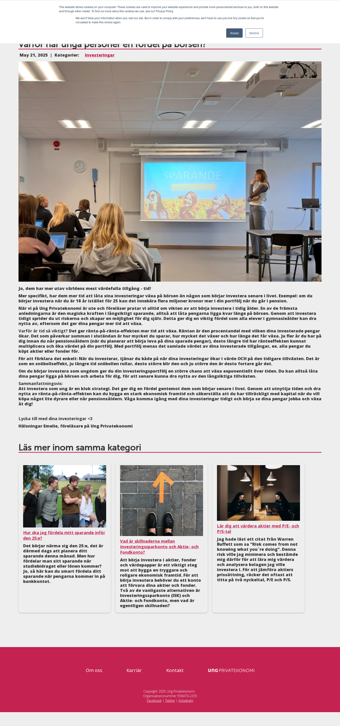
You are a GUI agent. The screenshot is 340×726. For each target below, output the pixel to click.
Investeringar (99, 55)
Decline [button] (254, 33)
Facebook (154, 700)
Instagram (186, 700)
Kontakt (175, 670)
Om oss (94, 670)
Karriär (134, 670)
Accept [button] (234, 33)
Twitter (170, 700)
